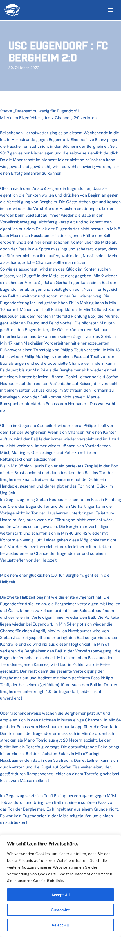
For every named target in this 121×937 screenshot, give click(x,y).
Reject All (60, 924)
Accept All (60, 894)
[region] (60, 885)
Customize (60, 909)
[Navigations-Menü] (110, 10)
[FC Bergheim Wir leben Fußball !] (12, 10)
